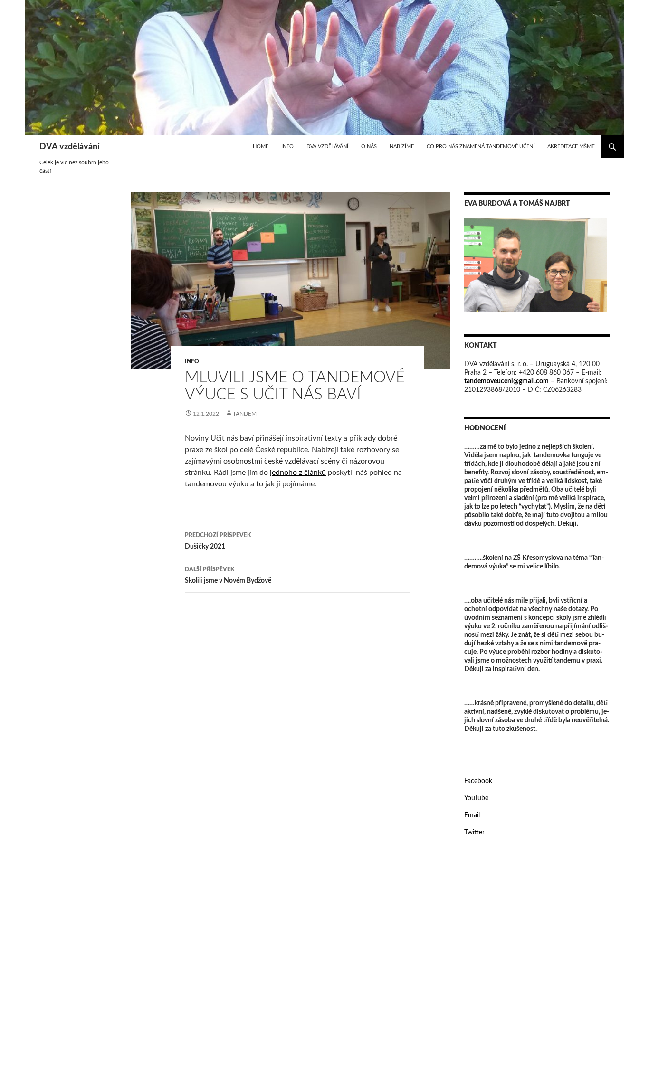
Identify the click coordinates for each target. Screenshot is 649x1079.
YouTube (476, 798)
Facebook (478, 781)
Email (472, 815)
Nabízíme (402, 146)
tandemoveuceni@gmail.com (506, 381)
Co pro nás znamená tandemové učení (480, 146)
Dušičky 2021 (218, 541)
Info (287, 146)
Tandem (245, 413)
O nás (369, 146)
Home (260, 146)
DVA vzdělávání (69, 146)
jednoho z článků (298, 472)
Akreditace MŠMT (571, 146)
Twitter (474, 832)
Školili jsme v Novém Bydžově (228, 575)
